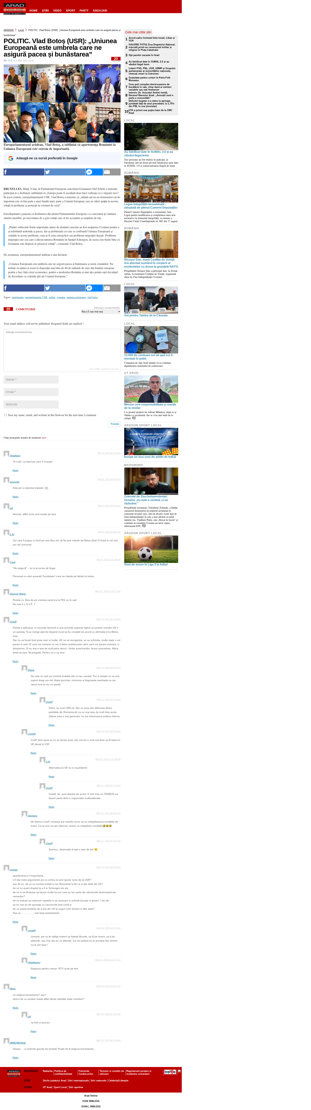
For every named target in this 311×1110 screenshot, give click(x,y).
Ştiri (45, 10)
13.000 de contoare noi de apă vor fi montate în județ (148, 357)
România (131, 172)
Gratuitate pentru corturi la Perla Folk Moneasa (149, 79)
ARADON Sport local (143, 425)
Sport (70, 10)
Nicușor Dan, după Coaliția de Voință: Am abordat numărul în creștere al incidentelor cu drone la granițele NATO (151, 263)
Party (84, 10)
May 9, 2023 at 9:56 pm (109, 532)
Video (57, 10)
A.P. (10, 60)
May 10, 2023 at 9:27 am (108, 928)
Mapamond (133, 465)
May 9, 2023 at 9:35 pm (109, 479)
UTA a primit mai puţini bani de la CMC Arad (150, 111)
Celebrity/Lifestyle (118, 1080)
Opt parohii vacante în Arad (144, 55)
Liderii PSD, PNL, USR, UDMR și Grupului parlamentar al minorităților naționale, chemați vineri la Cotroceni (152, 71)
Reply (16, 470)
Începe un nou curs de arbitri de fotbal (150, 456)
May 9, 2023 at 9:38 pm (109, 505)
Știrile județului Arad (54, 1080)
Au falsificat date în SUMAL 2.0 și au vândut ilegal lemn (149, 63)
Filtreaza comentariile (107, 307)
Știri (27, 1080)
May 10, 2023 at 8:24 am (108, 667)
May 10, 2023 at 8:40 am (108, 813)
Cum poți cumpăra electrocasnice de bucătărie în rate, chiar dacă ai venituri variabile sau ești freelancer (150, 87)
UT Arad (131, 372)
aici (44, 437)
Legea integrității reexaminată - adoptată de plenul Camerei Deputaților (150, 206)
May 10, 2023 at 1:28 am (108, 619)
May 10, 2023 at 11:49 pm (108, 759)
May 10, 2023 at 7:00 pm (108, 1014)
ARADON (8, 30)
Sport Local (60, 1087)
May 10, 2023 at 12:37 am (108, 591)
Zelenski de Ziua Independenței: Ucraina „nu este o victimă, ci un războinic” (146, 500)
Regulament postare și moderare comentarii (138, 1072)
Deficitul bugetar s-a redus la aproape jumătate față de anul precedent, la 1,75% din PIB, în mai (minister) (151, 104)
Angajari (100, 10)
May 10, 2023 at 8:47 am (108, 986)
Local (21, 30)
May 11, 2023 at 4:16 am (109, 785)
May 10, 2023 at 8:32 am (108, 731)
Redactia (47, 1071)
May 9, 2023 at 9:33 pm (109, 453)
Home (33, 10)
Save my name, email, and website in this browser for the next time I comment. (52, 415)
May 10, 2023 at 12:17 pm (108, 960)
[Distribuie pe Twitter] (65, 171)
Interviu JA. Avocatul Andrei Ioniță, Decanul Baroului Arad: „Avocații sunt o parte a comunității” (151, 95)
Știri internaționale (78, 1080)
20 (116, 59)
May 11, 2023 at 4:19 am (109, 699)
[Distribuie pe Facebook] (24, 171)
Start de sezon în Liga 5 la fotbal (146, 564)
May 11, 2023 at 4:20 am (109, 841)
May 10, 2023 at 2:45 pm (108, 1040)
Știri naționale (98, 1080)
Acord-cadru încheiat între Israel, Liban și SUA (152, 39)
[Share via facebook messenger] (94, 171)
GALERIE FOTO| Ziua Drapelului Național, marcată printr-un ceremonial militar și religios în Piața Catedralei (152, 47)
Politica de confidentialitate (63, 1072)
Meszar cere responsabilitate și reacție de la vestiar (150, 406)
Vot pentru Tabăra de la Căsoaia (146, 315)
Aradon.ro (31, 1071)
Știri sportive (76, 1087)
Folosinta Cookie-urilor (86, 1072)
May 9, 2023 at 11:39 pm (109, 559)
